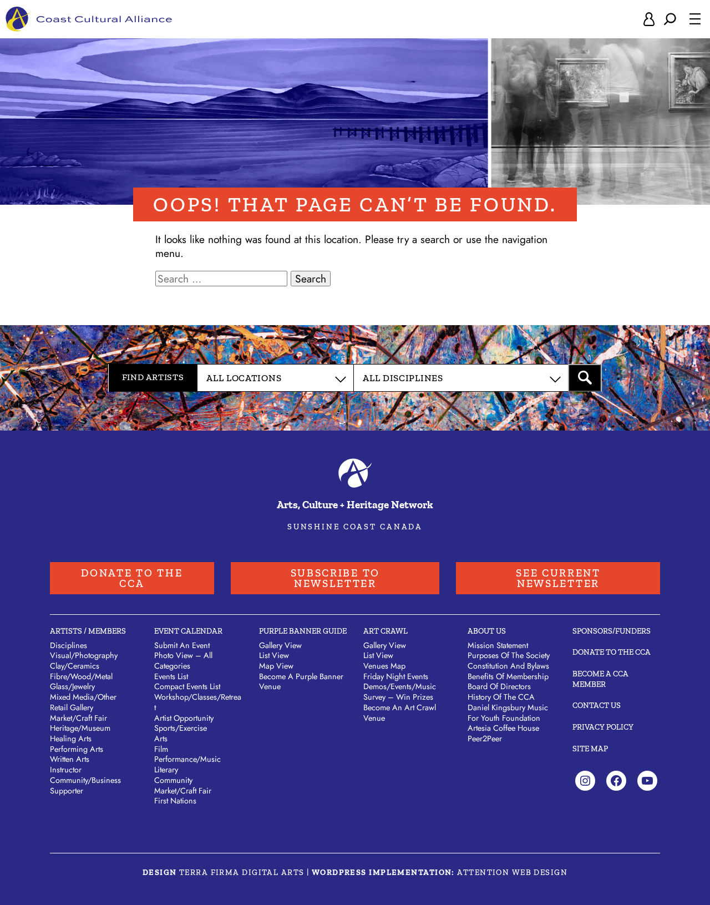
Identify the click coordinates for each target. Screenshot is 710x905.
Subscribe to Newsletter (335, 578)
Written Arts (69, 759)
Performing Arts (76, 749)
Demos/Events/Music (399, 686)
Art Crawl (385, 631)
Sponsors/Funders (611, 631)
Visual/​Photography (84, 655)
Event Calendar (188, 631)
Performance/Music (187, 759)
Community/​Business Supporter (85, 785)
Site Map (590, 749)
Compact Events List (187, 686)
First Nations (175, 800)
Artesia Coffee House (503, 728)
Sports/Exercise (180, 728)
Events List (171, 676)
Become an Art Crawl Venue (399, 713)
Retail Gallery (71, 707)
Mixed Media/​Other (83, 696)
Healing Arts (71, 738)
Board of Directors (499, 686)
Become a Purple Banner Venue (301, 681)
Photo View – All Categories (183, 660)
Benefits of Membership (508, 676)
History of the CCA (501, 696)
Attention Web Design (512, 872)
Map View (276, 665)
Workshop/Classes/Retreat (197, 702)
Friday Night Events (395, 676)
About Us (487, 631)
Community (173, 780)
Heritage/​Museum (80, 728)
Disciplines (68, 645)
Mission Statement (498, 645)
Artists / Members (88, 631)
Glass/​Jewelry (72, 686)
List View (274, 655)
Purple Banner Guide (303, 631)
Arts (161, 738)
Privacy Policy (602, 727)
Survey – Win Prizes (398, 696)
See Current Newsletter (558, 578)
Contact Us (596, 705)
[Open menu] (695, 18)
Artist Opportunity (184, 718)
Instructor (66, 769)
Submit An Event (182, 645)
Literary (166, 769)
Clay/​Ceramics (74, 665)
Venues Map (384, 665)
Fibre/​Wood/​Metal (81, 676)
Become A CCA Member (600, 679)
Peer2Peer (485, 738)
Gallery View (280, 645)
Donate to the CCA (131, 578)
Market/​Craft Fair (78, 718)
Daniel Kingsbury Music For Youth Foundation (508, 713)
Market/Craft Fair (182, 790)
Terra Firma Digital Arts (242, 872)
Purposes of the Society (509, 655)
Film (161, 749)
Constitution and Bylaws (508, 665)
